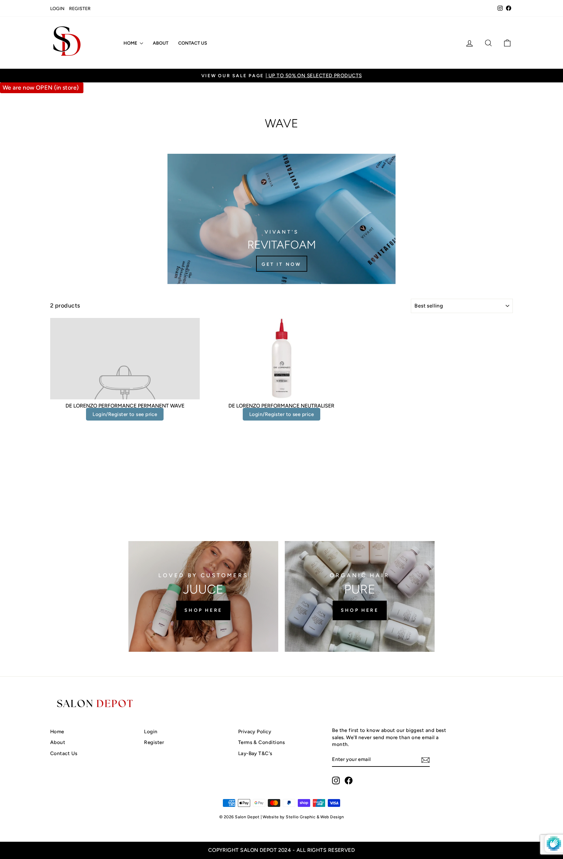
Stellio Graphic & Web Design (315, 816)
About (160, 43)
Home (130, 43)
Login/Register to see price (125, 414)
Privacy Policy (254, 731)
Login (57, 8)
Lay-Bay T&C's (255, 753)
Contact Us (192, 43)
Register (80, 8)
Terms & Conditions (261, 742)
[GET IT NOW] (281, 219)
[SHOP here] (203, 596)
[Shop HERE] (360, 596)
